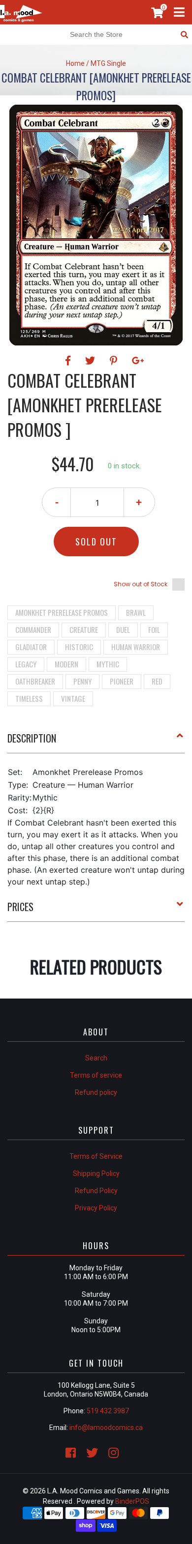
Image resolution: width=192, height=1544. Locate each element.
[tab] (96, 742)
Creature (83, 629)
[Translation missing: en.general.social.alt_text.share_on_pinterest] (115, 361)
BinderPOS (132, 1501)
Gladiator (31, 646)
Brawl (136, 612)
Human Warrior (135, 646)
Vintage (73, 698)
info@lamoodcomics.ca (106, 1427)
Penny (82, 681)
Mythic (107, 663)
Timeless (29, 698)
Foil (154, 629)
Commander (33, 629)
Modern (66, 663)
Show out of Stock (140, 584)
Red (157, 681)
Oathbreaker (35, 681)
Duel (123, 629)
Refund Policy (96, 1191)
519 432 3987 (108, 1411)
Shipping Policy (96, 1173)
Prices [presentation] (20, 906)
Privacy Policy (96, 1208)
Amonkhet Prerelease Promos (61, 612)
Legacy (25, 663)
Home (75, 63)
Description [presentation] (31, 738)
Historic (79, 646)
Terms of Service (96, 1156)
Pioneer (121, 681)
